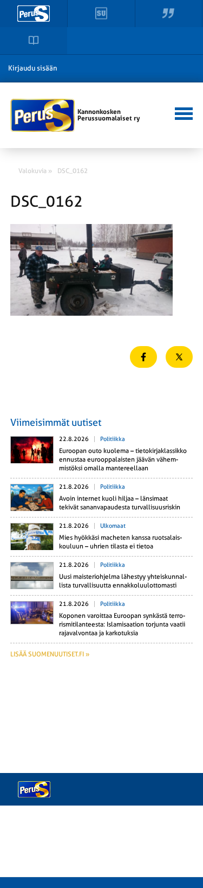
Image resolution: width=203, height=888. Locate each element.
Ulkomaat (113, 526)
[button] (182, 112)
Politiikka (112, 439)
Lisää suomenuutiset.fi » (49, 654)
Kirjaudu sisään (32, 68)
